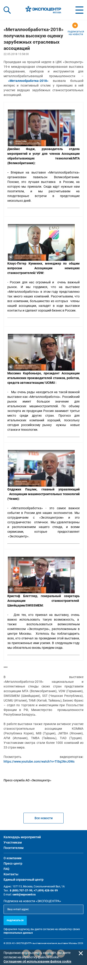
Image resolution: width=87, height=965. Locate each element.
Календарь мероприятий (22, 837)
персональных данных (18, 932)
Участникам (13, 842)
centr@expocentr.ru (24, 894)
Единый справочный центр (24, 879)
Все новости (44, 818)
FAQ (6, 869)
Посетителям (14, 848)
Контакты (11, 874)
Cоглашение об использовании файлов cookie (37, 961)
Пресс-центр (13, 863)
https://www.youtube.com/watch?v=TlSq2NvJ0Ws (39, 761)
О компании (12, 858)
